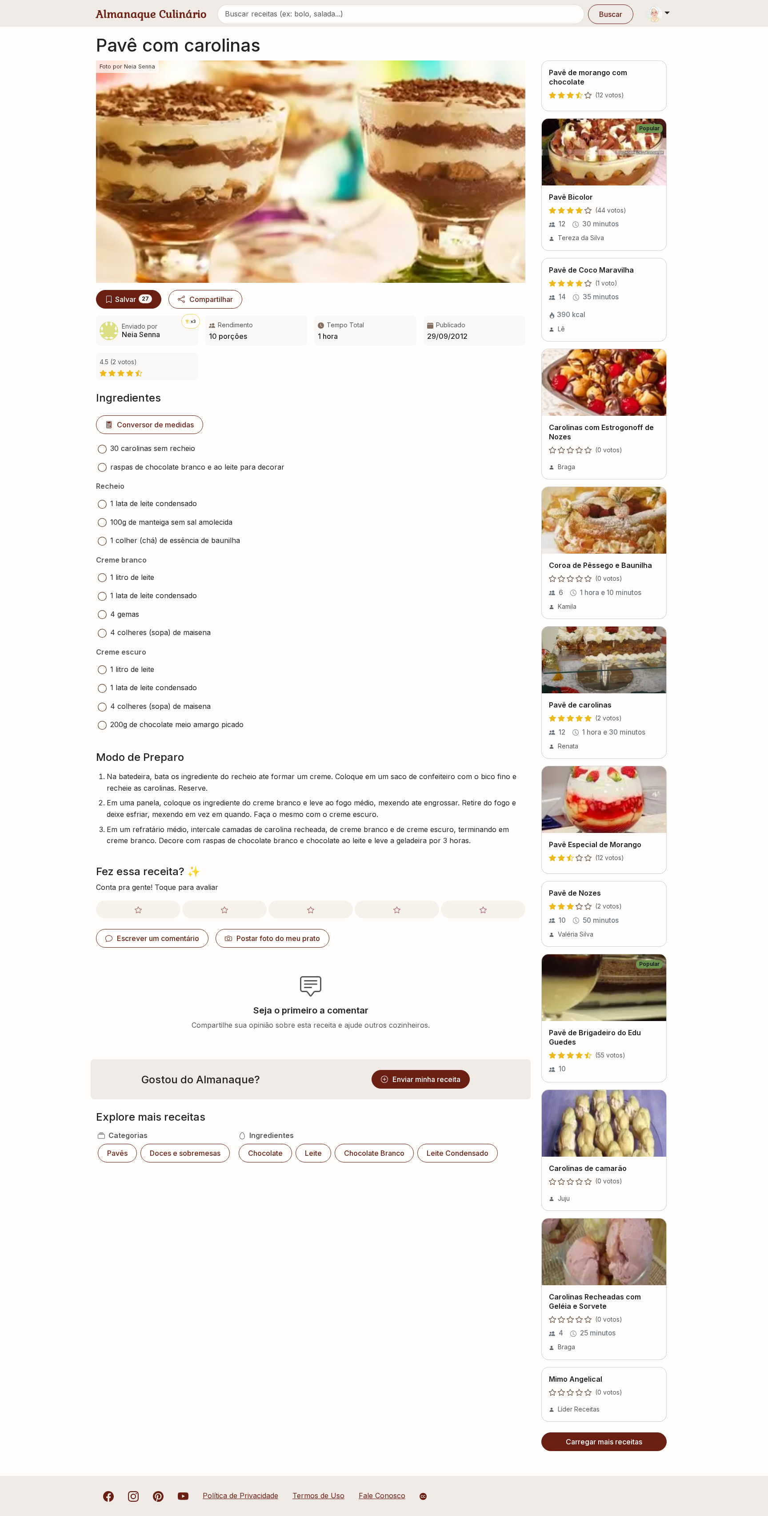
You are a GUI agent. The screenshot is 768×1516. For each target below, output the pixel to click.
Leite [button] (313, 1153)
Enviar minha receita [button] (426, 1079)
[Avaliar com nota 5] (483, 909)
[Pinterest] (158, 1495)
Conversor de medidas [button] (155, 424)
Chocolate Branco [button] (374, 1153)
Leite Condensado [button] (457, 1153)
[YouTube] (183, 1495)
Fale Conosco (382, 1495)
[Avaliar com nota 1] (138, 909)
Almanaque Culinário (151, 14)
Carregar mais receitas (604, 1441)
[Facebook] (108, 1495)
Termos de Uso (318, 1495)
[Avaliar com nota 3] (310, 909)
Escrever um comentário (158, 938)
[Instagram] (133, 1495)
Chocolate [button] (265, 1153)
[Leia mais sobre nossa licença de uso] (423, 1496)
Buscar (610, 14)
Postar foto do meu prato (278, 938)
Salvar (132, 299)
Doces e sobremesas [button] (185, 1153)
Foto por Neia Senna (127, 66)
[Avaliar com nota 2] (224, 909)
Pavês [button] (117, 1153)
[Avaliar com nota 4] (397, 909)
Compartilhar (211, 299)
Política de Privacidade (240, 1495)
